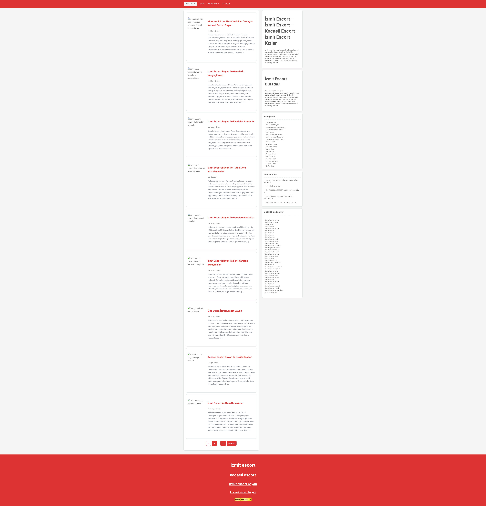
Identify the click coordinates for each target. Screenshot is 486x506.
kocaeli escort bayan (243, 492)
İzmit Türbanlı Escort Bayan (278, 196)
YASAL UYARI (213, 4)
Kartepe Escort (213, 363)
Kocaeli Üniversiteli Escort (275, 139)
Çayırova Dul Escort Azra (277, 202)
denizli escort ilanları (272, 239)
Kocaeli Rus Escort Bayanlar (276, 127)
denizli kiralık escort (272, 252)
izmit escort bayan (243, 484)
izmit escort (243, 465)
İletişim (269, 186)
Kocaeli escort (294, 93)
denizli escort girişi (271, 271)
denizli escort (269, 226)
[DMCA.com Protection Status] (243, 501)
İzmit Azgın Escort (214, 127)
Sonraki (231, 443)
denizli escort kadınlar (272, 245)
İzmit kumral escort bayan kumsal (280, 190)
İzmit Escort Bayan (272, 125)
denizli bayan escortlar (273, 262)
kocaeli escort (243, 475)
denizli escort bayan (272, 220)
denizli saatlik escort (272, 250)
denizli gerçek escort (272, 286)
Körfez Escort (270, 166)
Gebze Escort (270, 142)
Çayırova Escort (271, 147)
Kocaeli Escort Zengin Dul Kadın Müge (282, 180)
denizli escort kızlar (272, 243)
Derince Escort (271, 151)
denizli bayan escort (272, 222)
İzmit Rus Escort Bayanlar (275, 137)
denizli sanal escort (272, 241)
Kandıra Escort (271, 159)
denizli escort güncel (272, 273)
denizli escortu (270, 237)
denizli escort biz (271, 292)
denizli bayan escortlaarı (273, 267)
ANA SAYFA (190, 4)
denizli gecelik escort (272, 248)
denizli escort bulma (272, 277)
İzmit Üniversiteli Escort (274, 134)
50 (223, 443)
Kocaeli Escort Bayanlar (274, 130)
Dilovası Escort (271, 154)
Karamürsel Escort (272, 161)
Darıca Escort (270, 149)
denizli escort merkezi (272, 269)
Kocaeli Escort (271, 122)
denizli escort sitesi (271, 256)
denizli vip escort (271, 260)
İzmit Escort (212, 177)
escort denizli (269, 224)
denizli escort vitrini (272, 288)
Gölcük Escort (271, 156)
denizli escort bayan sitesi (274, 290)
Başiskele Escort (213, 31)
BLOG (201, 4)
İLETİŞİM (226, 4)
